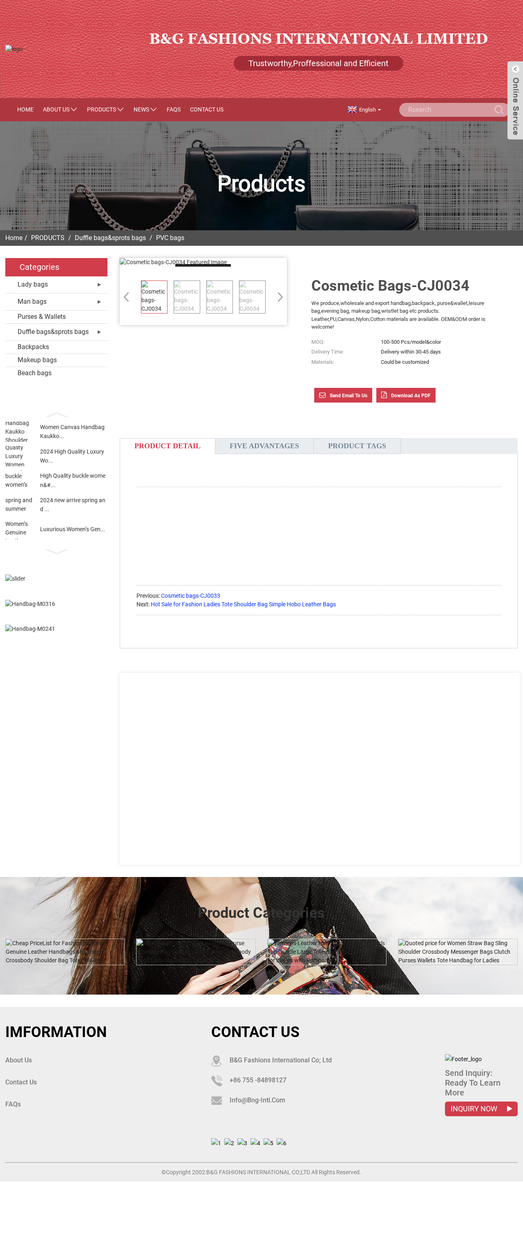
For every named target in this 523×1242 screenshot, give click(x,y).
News (141, 109)
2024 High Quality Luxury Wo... (72, 456)
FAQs (174, 109)
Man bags (32, 301)
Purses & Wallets (42, 317)
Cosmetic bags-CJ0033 (190, 595)
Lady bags (33, 284)
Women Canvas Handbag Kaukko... (72, 431)
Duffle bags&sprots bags (110, 238)
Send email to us (348, 395)
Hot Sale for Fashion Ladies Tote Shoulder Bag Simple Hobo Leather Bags (243, 604)
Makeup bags (37, 360)
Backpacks (33, 347)
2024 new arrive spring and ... (72, 504)
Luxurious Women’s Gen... (72, 529)
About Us (56, 109)
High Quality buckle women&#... (72, 480)
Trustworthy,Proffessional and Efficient (318, 63)
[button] (56, 414)
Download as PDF (411, 395)
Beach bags (34, 373)
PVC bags (170, 238)
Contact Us (207, 109)
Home (25, 109)
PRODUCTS (101, 109)
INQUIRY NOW (475, 1108)
